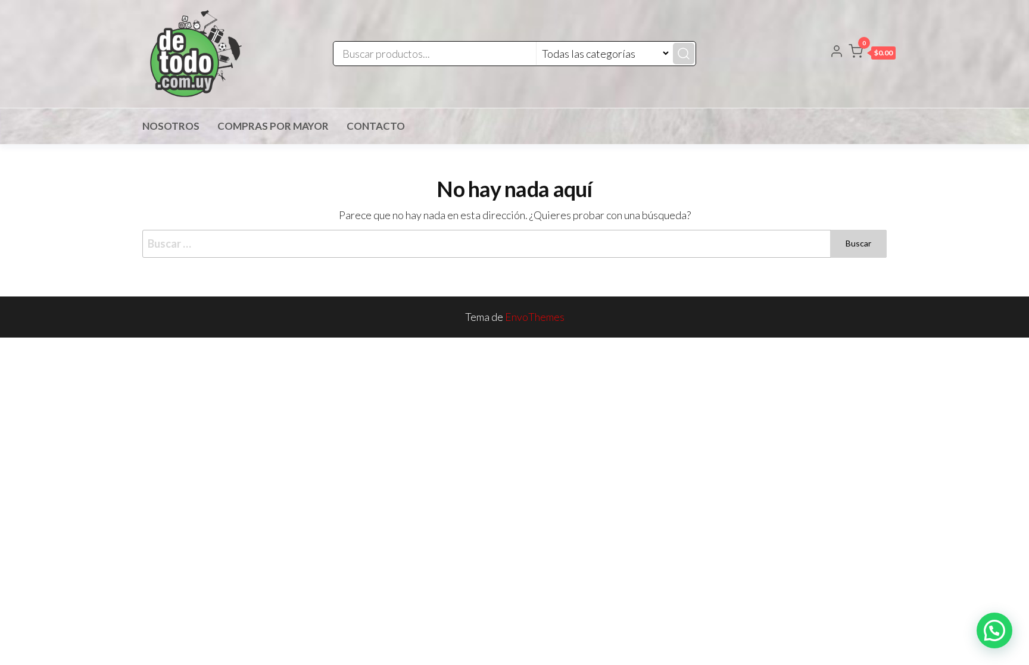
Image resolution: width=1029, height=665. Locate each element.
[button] (872, 53)
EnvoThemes (535, 316)
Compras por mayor (273, 126)
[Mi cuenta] (837, 52)
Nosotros (170, 126)
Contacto (376, 126)
